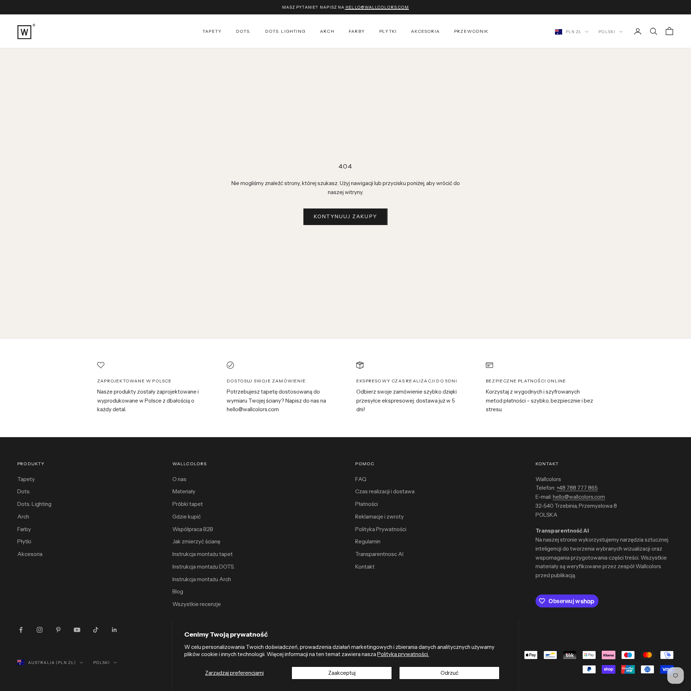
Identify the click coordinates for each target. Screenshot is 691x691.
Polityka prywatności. (403, 654)
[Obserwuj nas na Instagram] (39, 629)
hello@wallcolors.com (579, 496)
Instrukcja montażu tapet (202, 554)
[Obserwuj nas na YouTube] (77, 629)
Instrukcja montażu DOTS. (203, 566)
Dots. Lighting (34, 504)
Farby (357, 31)
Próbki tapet (187, 504)
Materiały (183, 491)
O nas (179, 479)
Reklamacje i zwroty (379, 516)
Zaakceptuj (342, 672)
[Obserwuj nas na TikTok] (95, 629)
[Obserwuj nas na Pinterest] (58, 629)
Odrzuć (450, 672)
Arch (327, 31)
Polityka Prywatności (380, 529)
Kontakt (365, 566)
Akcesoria (425, 31)
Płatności (366, 504)
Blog (177, 591)
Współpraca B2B (192, 529)
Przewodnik (471, 31)
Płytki (388, 31)
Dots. (243, 31)
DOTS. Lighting (285, 31)
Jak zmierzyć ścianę (196, 541)
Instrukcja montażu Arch (201, 579)
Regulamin (367, 541)
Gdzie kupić (186, 516)
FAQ (360, 479)
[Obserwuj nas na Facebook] (20, 629)
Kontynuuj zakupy (345, 216)
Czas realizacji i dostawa (385, 491)
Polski (607, 31)
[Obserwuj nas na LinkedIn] (114, 629)
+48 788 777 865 (577, 487)
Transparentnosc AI (379, 554)
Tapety (212, 31)
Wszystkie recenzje (196, 604)
